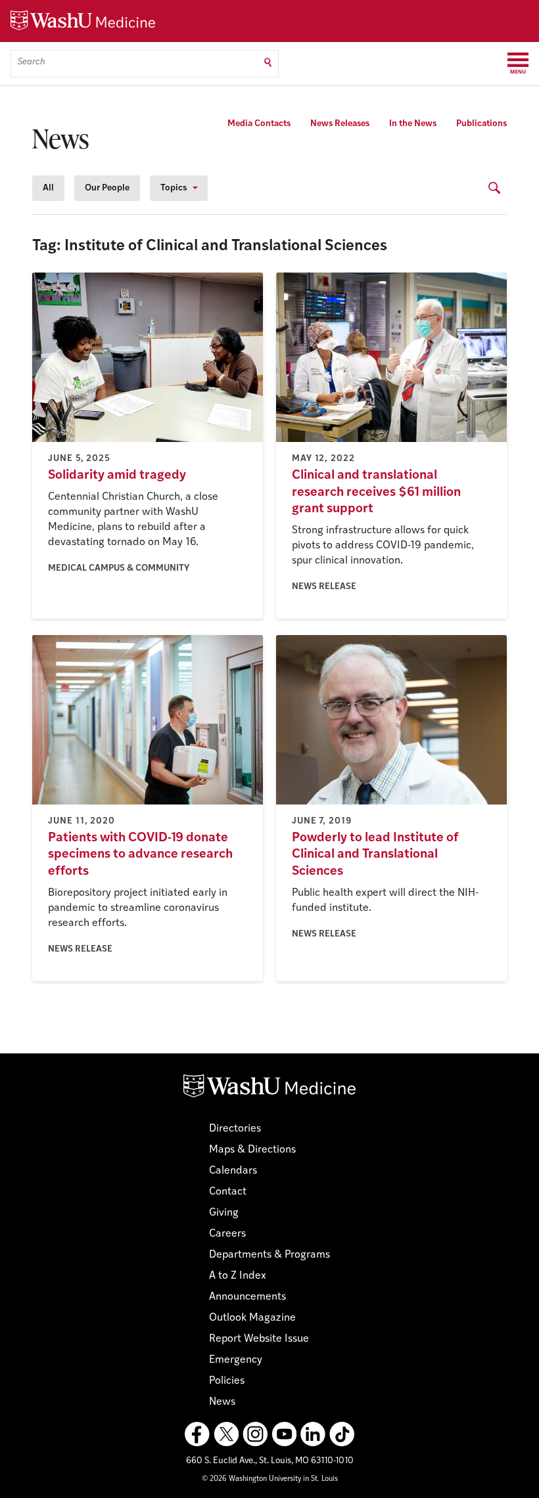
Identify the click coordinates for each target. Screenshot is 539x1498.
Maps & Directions (252, 1150)
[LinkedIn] (312, 1434)
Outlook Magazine (252, 1318)
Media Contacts (259, 124)
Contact (227, 1192)
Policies (227, 1381)
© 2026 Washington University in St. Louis (270, 1479)
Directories (235, 1129)
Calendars (233, 1171)
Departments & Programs (269, 1255)
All (48, 188)
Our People (107, 188)
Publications (481, 124)
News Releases (339, 124)
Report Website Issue (259, 1339)
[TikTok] (341, 1434)
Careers (227, 1234)
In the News (412, 124)
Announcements (247, 1297)
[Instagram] (255, 1434)
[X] (226, 1434)
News (222, 1402)
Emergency (235, 1360)
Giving (224, 1213)
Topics (173, 188)
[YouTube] (283, 1434)
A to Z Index (237, 1276)
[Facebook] (197, 1434)
